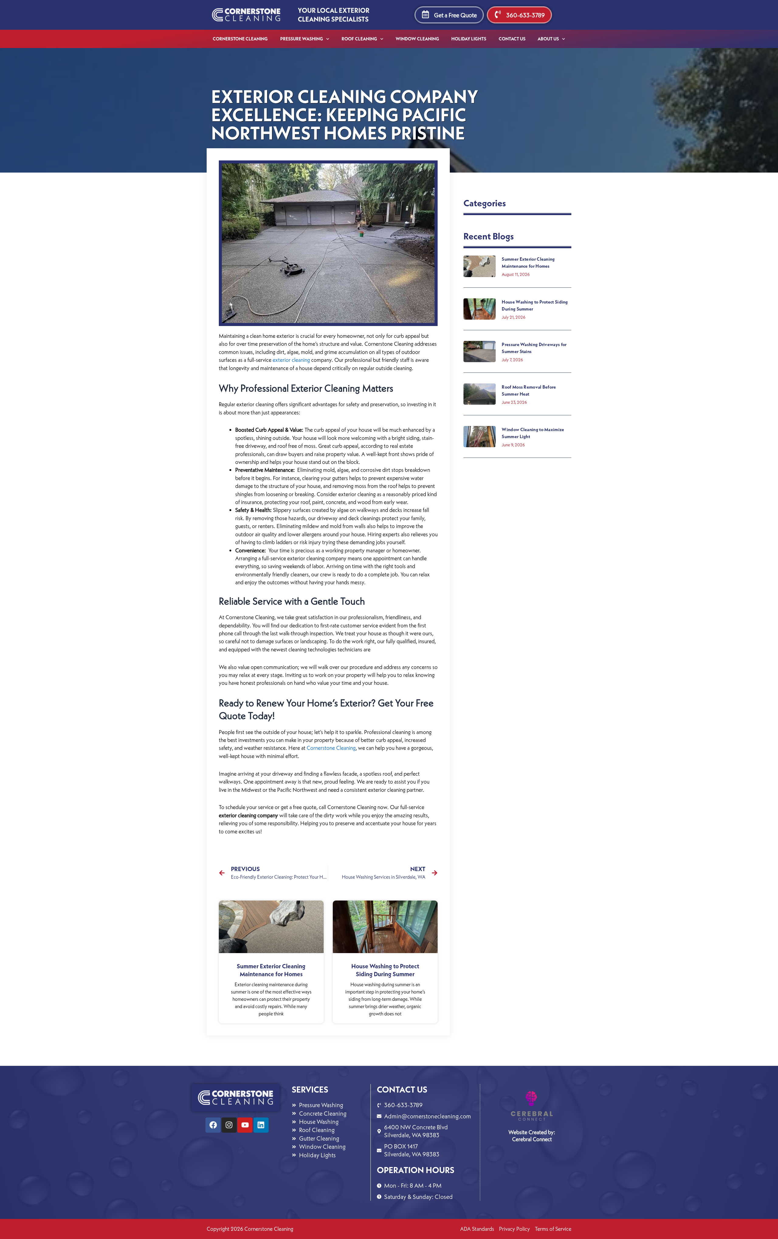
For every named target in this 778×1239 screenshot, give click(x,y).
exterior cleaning (291, 359)
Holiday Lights (468, 39)
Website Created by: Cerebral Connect (531, 1136)
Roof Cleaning (359, 39)
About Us (548, 39)
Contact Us (512, 39)
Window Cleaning (417, 39)
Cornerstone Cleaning (240, 39)
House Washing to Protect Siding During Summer (385, 970)
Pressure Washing (301, 39)
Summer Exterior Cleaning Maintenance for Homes (271, 970)
